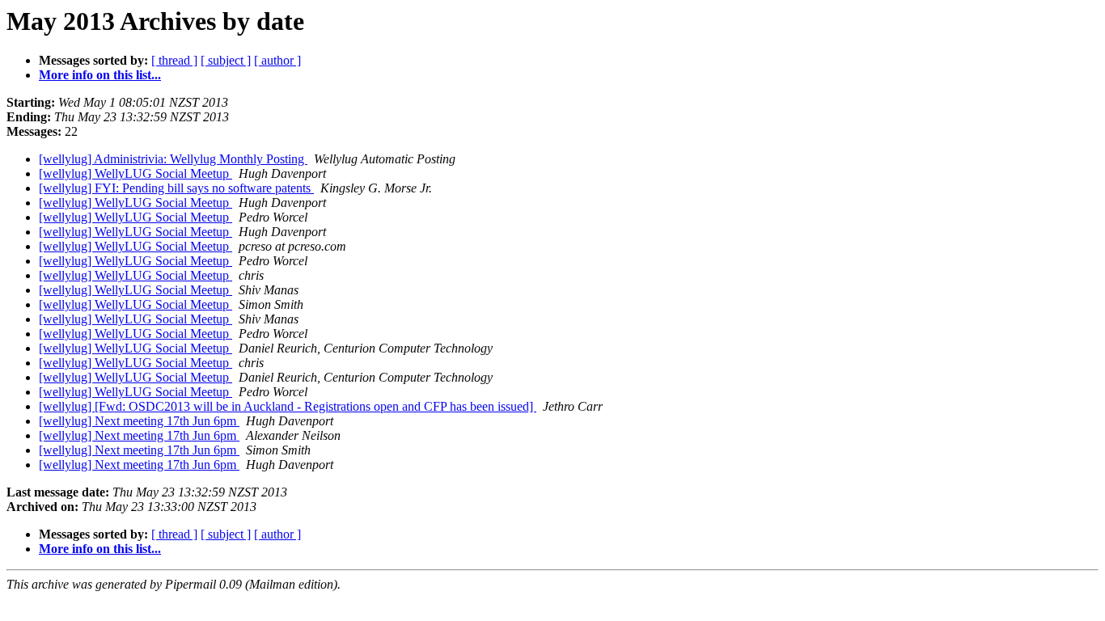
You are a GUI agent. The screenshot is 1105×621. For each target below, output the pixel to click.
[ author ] (277, 60)
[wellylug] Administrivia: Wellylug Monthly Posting (173, 159)
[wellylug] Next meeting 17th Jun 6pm (139, 421)
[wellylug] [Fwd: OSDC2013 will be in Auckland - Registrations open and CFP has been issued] (287, 406)
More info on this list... (100, 75)
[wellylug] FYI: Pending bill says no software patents (176, 188)
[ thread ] (174, 60)
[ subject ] (226, 60)
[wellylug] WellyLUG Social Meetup (135, 173)
